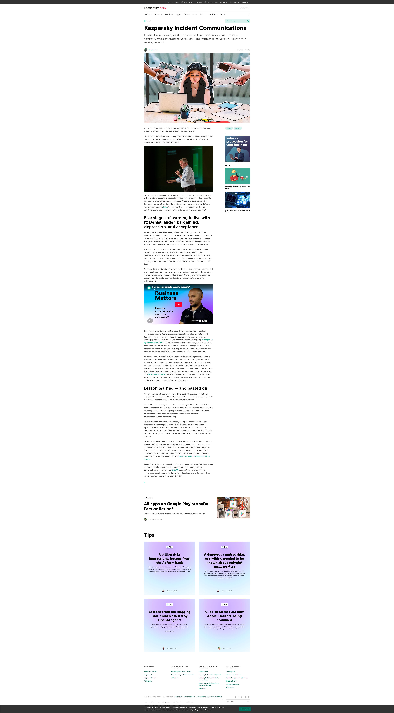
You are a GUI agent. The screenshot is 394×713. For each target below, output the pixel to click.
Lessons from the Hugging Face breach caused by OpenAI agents (169, 616)
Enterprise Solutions (233, 666)
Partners (160, 702)
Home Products (174, 2)
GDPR (202, 14)
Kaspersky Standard (150, 671)
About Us (153, 702)
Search (248, 21)
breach (148, 21)
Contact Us (147, 702)
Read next (149, 498)
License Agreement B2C (203, 696)
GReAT (175, 470)
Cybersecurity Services (233, 675)
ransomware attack (156, 374)
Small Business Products (179, 666)
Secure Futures (212, 14)
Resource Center (190, 14)
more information (206, 710)
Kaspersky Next (203, 671)
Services (157, 14)
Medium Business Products (208, 666)
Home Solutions (149, 666)
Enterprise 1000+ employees (240, 2)
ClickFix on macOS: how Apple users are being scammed (224, 616)
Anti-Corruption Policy (189, 696)
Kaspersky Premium (150, 678)
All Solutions (148, 681)
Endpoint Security (231, 681)
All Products (175, 678)
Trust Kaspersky (189, 702)
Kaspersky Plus (148, 675)
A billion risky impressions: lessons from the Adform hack (169, 558)
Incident (238, 128)
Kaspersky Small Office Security (181, 671)
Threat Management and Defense (237, 678)
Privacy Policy (178, 696)
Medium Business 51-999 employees (217, 2)
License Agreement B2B (216, 696)
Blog (221, 14)
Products (147, 14)
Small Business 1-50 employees (193, 2)
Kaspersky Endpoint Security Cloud (182, 675)
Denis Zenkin (153, 50)
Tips (170, 547)
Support (178, 14)
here (165, 207)
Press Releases (180, 702)
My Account (244, 8)
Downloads (169, 14)
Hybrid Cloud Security (233, 684)
